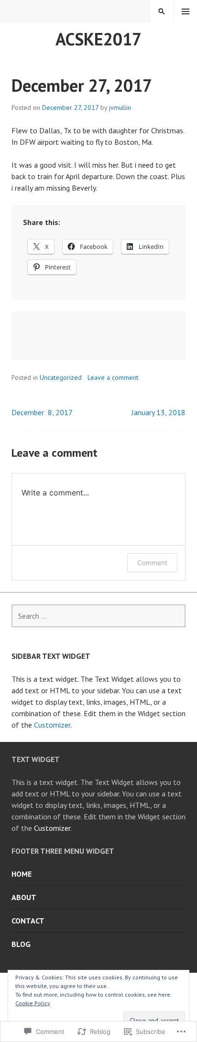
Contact (27, 920)
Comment (152, 563)
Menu (185, 11)
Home (21, 874)
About (23, 897)
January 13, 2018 (158, 412)
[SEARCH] (161, 11)
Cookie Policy (32, 1003)
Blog (21, 944)
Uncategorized (61, 377)
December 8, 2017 (42, 412)
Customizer (52, 725)
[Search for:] (98, 616)
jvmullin (120, 107)
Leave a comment (113, 377)
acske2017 (98, 39)
